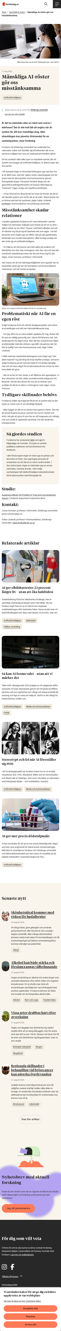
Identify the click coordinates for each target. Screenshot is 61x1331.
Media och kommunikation (38, 706)
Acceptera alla (30, 1308)
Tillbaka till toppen (10, 1276)
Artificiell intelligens (12, 97)
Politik (6, 712)
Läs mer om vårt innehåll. (15, 114)
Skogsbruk (18, 1053)
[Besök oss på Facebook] (12, 1267)
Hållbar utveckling (12, 626)
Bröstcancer (18, 1104)
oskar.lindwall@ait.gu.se (23, 523)
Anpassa (30, 1316)
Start (4, 12)
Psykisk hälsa (49, 1000)
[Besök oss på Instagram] (4, 1267)
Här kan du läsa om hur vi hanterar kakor (22, 1301)
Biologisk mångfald (22, 1047)
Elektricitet (31, 620)
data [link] (32, 440)
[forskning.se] (9, 4)
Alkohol (16, 1000)
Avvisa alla (30, 1324)
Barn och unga (31, 1000)
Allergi (16, 950)
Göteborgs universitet (39, 110)
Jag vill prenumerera (18, 1208)
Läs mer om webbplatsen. (22, 1254)
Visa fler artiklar (30, 1119)
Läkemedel (34, 1104)
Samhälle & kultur (17, 12)
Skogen (39, 1047)
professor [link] (6, 204)
